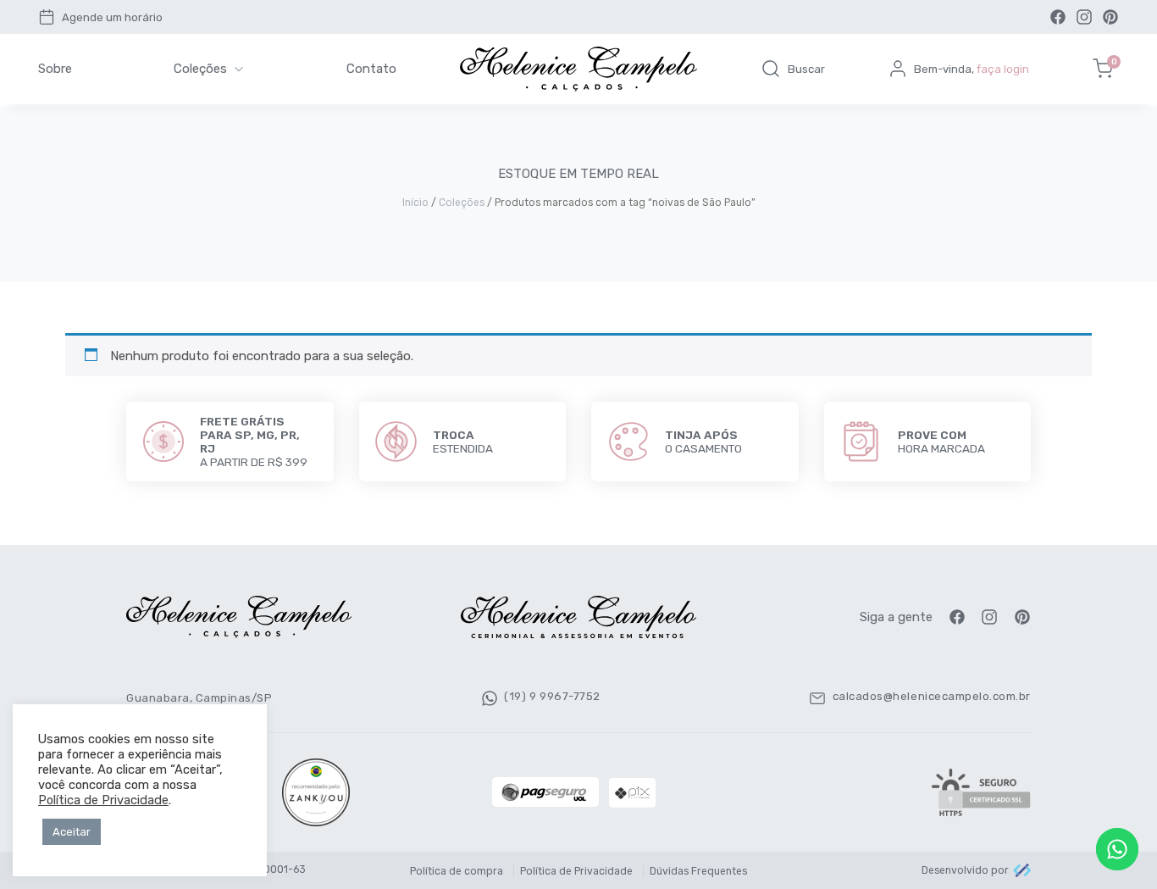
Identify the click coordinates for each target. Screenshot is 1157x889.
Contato (371, 68)
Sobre (55, 68)
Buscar (806, 69)
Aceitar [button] (72, 831)
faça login (1003, 69)
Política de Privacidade (576, 871)
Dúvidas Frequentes (698, 871)
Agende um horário (112, 17)
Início (415, 202)
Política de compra (456, 871)
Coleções (200, 68)
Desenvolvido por (965, 870)
